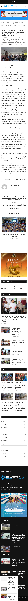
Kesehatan (15, 434)
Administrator (10, 44)
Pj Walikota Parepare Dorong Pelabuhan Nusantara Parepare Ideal (19, 360)
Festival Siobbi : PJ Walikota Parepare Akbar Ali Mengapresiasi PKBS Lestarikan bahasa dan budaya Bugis (19, 331)
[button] (3, 229)
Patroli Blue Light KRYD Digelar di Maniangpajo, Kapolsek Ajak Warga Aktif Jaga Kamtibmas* (18, 586)
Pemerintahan (15, 450)
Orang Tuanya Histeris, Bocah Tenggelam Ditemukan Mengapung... (11, 580)
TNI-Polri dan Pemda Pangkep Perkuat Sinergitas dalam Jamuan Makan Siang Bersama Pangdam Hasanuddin (7, 406)
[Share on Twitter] (17, 179)
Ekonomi (15, 427)
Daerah (15, 424)
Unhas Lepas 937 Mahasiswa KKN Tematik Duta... (12, 589)
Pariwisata (15, 447)
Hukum (15, 431)
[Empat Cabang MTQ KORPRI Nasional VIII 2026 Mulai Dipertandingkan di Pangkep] (14, 224)
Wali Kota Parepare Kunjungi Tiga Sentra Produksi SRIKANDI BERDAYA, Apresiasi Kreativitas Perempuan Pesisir (13, 319)
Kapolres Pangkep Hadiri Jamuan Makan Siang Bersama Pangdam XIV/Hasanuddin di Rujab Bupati (20, 406)
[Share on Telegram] (20, 179)
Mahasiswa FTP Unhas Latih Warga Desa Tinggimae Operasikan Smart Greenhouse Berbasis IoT (18, 562)
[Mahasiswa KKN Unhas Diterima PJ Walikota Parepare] (5, 343)
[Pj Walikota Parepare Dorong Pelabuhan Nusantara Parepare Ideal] (5, 361)
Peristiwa (15, 456)
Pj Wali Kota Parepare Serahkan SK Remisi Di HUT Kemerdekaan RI (18, 351)
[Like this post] (14, 179)
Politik (15, 460)
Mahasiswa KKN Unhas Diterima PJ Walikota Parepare (18, 342)
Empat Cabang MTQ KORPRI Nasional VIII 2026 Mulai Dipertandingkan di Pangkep (7, 385)
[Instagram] (12, 1)
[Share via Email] (24, 179)
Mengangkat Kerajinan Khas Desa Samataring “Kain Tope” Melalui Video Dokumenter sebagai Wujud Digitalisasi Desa (19, 575)
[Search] (23, 6)
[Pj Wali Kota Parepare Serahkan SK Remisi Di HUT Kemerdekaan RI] (5, 352)
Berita (8, 22)
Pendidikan (15, 453)
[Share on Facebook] (16, 179)
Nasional (15, 437)
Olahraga (15, 440)
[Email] (14, 1)
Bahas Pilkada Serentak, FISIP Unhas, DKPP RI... (12, 596)
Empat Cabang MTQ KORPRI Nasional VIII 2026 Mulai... (14, 235)
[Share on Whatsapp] (19, 179)
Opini (15, 444)
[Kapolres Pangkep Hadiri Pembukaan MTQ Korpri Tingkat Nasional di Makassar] (21, 377)
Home (2, 22)
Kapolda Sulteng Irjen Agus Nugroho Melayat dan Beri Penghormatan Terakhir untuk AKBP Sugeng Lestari (18, 537)
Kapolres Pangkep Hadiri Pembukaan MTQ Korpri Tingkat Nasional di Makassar (20, 385)
